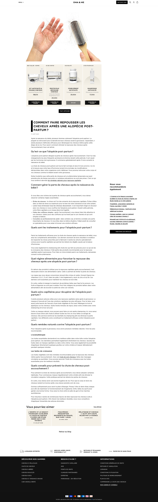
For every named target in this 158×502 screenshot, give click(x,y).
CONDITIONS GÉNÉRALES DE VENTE (112, 463)
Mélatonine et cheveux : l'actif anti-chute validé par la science (88, 413)
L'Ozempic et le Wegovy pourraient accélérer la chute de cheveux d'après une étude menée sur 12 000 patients (38, 416)
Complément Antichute (73, 89)
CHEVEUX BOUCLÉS (28, 472)
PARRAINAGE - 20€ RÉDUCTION (71, 478)
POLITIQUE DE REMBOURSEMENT (111, 475)
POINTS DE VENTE (67, 469)
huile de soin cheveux (68, 357)
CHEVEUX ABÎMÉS (27, 469)
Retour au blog (65, 432)
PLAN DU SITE (104, 478)
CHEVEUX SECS (27, 475)
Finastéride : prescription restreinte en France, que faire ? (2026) (63, 414)
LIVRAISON (103, 469)
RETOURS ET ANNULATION (109, 466)
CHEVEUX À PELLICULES (29, 463)
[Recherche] (130, 2)
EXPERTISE (64, 475)
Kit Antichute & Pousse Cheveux (35, 89)
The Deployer (98, 499)
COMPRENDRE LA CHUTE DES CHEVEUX (113, 482)
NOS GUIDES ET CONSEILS (108, 485)
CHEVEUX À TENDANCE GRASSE (32, 478)
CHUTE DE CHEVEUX (28, 466)
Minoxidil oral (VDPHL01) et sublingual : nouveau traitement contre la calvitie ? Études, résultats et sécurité (123, 221)
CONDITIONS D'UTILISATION (109, 472)
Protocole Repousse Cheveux (54, 90)
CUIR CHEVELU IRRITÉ (29, 482)
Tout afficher (65, 111)
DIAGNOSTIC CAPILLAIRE (69, 463)
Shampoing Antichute (92, 89)
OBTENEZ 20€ (122, 2)
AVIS (62, 466)
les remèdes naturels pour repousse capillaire (64, 180)
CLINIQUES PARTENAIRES (69, 472)
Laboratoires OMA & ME (66, 499)
